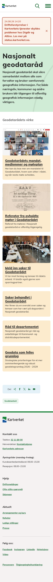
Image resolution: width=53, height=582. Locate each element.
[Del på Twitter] (24, 389)
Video (5, 554)
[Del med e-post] (34, 389)
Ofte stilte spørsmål (13, 489)
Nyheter (6, 518)
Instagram (19, 549)
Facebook (7, 549)
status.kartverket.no (17, 40)
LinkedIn (31, 549)
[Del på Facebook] (20, 389)
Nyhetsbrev (42, 549)
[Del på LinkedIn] (29, 389)
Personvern (8, 564)
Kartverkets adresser (13, 448)
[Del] (15, 389)
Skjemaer (7, 494)
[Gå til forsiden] (11, 6)
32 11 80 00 (17, 439)
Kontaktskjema (24, 444)
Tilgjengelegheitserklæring (29, 564)
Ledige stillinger (10, 523)
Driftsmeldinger (10, 484)
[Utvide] (48, 6)
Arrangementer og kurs (14, 512)
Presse (6, 528)
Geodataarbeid (11, 401)
